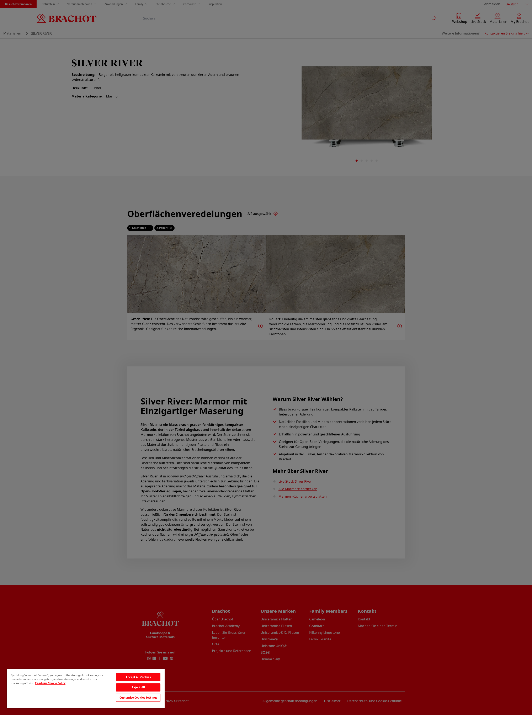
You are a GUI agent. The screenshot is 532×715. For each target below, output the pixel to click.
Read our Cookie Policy (50, 683)
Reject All (138, 687)
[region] (86, 688)
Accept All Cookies (138, 677)
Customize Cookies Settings (138, 697)
